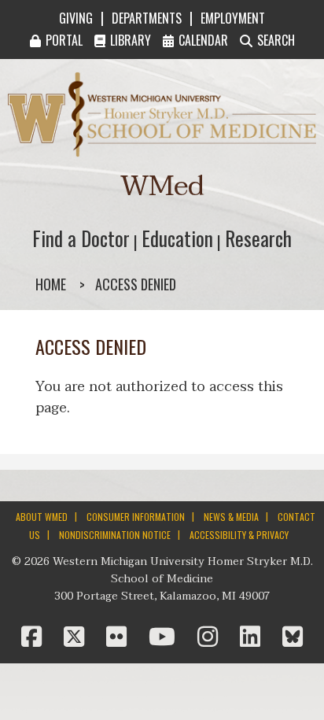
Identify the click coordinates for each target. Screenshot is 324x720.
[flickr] (119, 638)
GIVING (76, 18)
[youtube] (165, 638)
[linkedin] (253, 638)
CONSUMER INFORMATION (136, 516)
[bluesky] (292, 638)
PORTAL (64, 40)
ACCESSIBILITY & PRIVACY (239, 534)
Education (177, 238)
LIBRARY (130, 40)
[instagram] (210, 638)
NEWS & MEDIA (231, 516)
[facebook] (34, 638)
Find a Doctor (81, 238)
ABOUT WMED (42, 516)
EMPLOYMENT (233, 18)
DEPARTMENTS (147, 18)
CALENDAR (203, 40)
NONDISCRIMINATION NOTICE (115, 534)
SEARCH (276, 40)
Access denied (135, 284)
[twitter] (77, 638)
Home (50, 284)
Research (258, 238)
